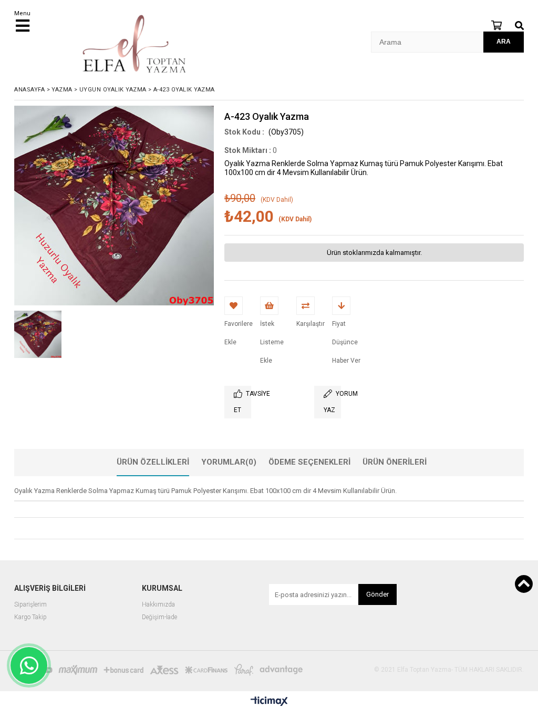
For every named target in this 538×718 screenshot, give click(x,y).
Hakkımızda (158, 604)
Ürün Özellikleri (153, 462)
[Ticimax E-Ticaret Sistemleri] (269, 701)
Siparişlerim (30, 604)
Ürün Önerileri (395, 462)
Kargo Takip (30, 617)
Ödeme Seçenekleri (309, 462)
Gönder (377, 594)
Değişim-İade (159, 617)
